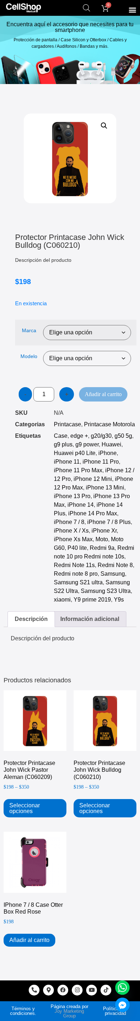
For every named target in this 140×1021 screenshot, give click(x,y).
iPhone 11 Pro (101, 462)
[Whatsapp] (122, 987)
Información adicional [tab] (89, 619)
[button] (132, 9)
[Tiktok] (106, 990)
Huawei (111, 444)
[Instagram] (77, 990)
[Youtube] (91, 990)
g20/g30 (101, 436)
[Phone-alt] (34, 990)
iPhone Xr (104, 531)
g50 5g (123, 436)
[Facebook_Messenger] (122, 1005)
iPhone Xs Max (73, 539)
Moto (101, 539)
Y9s (119, 600)
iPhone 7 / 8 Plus (109, 522)
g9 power (87, 444)
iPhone (107, 453)
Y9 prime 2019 (92, 600)
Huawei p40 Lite (74, 453)
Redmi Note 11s (74, 565)
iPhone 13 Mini (105, 487)
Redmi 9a (102, 548)
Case (60, 436)
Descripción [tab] (31, 619)
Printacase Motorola (109, 424)
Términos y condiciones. (23, 1011)
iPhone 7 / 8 (69, 522)
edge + (79, 436)
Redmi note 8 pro (76, 574)
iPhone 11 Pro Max (78, 470)
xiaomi (62, 600)
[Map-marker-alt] (48, 990)
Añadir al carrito (103, 394)
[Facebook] (62, 990)
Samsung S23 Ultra (106, 591)
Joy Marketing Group (69, 1013)
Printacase (67, 424)
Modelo (28, 356)
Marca (29, 330)
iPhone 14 (80, 505)
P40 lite (77, 548)
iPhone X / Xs (71, 531)
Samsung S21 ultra (78, 582)
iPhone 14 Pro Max (92, 513)
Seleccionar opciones (24, 808)
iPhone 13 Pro (72, 496)
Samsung (113, 574)
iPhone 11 (67, 462)
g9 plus (63, 444)
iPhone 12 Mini (93, 479)
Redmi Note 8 (115, 565)
